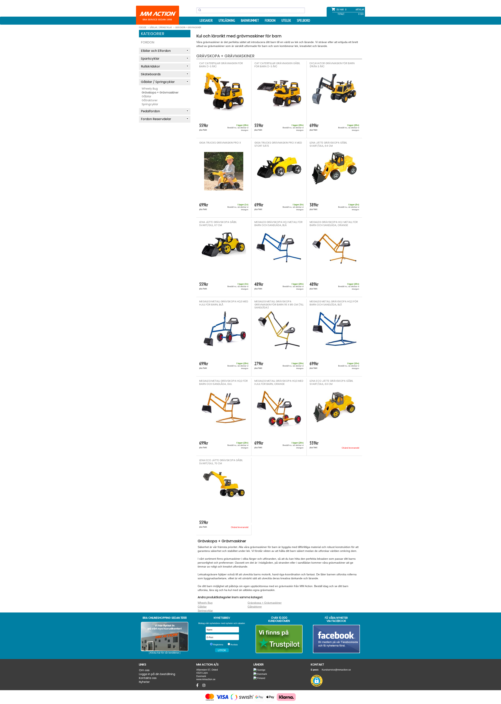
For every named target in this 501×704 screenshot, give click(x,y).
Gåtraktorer (150, 100)
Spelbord (303, 20)
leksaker (206, 20)
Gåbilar (146, 96)
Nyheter (144, 682)
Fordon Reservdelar (156, 119)
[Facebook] (197, 685)
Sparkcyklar (150, 58)
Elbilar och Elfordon (156, 50)
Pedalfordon (150, 111)
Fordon (270, 20)
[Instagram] (203, 685)
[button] (317, 681)
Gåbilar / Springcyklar (158, 82)
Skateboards (151, 74)
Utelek (286, 20)
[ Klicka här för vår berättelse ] (164, 652)
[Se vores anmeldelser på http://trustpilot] (279, 639)
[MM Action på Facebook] (336, 639)
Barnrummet (250, 20)
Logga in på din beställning (157, 674)
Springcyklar (150, 104)
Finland (261, 678)
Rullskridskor (150, 66)
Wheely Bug (150, 89)
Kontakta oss (148, 678)
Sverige (261, 670)
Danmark (262, 674)
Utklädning (227, 20)
